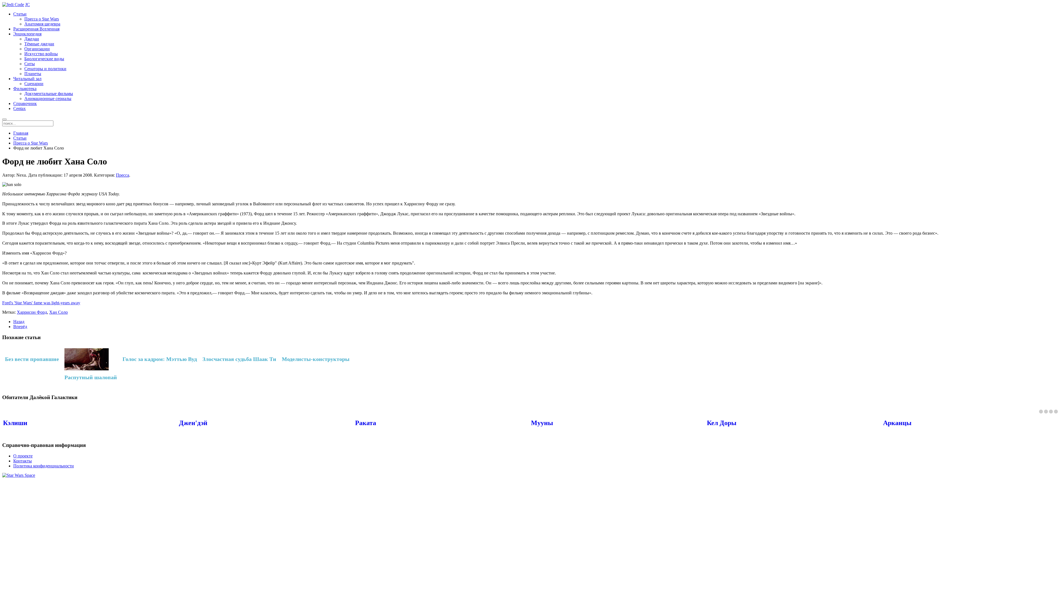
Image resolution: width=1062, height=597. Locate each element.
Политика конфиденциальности (43, 466)
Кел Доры (721, 422)
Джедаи (31, 38)
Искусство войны (41, 53)
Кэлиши (15, 422)
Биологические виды (44, 58)
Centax (19, 108)
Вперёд (20, 326)
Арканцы (897, 422)
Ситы (29, 63)
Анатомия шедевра (42, 24)
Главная (20, 133)
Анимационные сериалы (47, 98)
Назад (18, 321)
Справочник (25, 103)
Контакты (22, 461)
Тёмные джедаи (39, 43)
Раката (365, 422)
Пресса (122, 175)
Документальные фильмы (48, 93)
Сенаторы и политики (45, 68)
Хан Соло (58, 312)
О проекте (23, 456)
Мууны (542, 422)
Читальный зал (27, 78)
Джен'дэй (193, 422)
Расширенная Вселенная (36, 29)
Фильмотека (25, 88)
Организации (37, 48)
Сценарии (33, 83)
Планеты (32, 73)
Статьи (20, 14)
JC (27, 4)
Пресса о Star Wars (41, 19)
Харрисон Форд (32, 312)
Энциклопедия (27, 34)
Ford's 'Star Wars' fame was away (41, 302)
